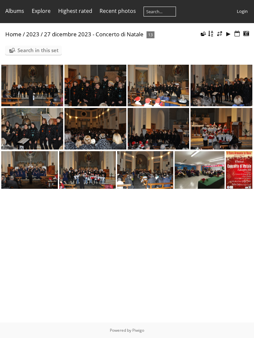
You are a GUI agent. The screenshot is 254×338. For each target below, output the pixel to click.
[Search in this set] (203, 34)
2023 (32, 34)
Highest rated (75, 11)
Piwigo (138, 330)
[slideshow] (229, 34)
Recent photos (118, 11)
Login (242, 11)
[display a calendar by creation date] (246, 34)
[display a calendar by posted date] (237, 34)
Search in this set (38, 50)
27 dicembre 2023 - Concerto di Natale (94, 34)
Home (13, 34)
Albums (14, 11)
